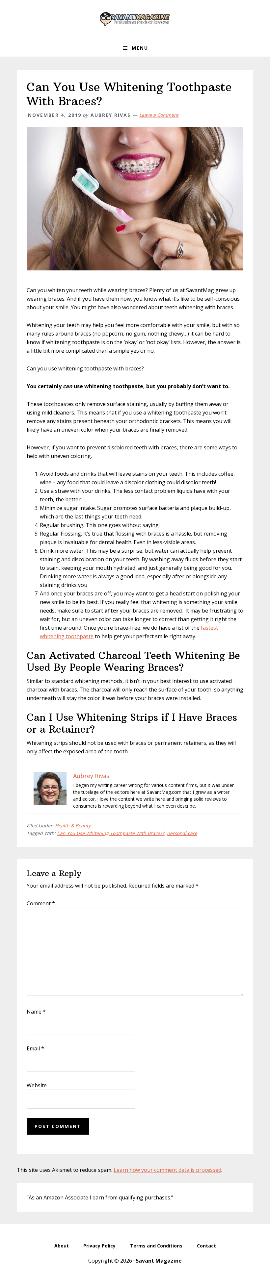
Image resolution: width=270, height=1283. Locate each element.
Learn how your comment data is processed (167, 1169)
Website (37, 1085)
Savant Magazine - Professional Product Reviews (135, 20)
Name (36, 1011)
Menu (140, 48)
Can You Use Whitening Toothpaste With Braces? (110, 833)
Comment (41, 903)
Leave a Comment (158, 115)
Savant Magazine (159, 1260)
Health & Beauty (73, 825)
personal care (182, 833)
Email (35, 1048)
